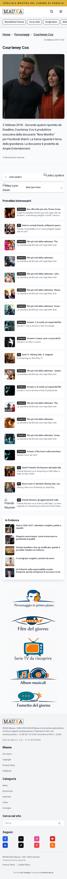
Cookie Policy (24, 865)
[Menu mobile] (60, 11)
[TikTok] (21, 845)
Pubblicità (7, 771)
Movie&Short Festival (14, 22)
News (5, 785)
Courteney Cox (43, 34)
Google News (51, 22)
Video (5, 802)
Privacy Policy (9, 765)
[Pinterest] (36, 845)
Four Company (25, 873)
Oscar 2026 (34, 22)
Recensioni (8, 791)
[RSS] (52, 845)
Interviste (7, 797)
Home (6, 34)
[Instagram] (36, 838)
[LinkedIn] (5, 845)
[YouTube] (52, 838)
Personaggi (21, 34)
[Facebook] (5, 838)
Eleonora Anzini (47, 873)
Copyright (7, 760)
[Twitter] (21, 838)
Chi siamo (7, 754)
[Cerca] (51, 11)
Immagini (7, 808)
